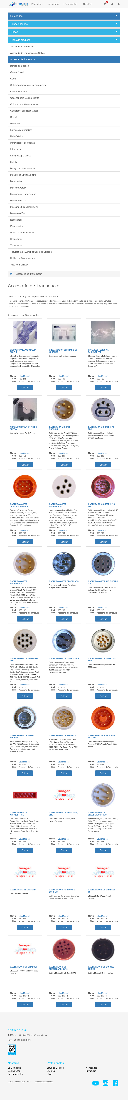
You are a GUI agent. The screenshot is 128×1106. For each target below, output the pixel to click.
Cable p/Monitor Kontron (62, 735)
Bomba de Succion (19, 65)
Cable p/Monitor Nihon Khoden (22, 736)
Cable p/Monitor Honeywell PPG (103, 659)
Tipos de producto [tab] (20, 40)
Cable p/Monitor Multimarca (57, 505)
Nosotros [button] (87, 3)
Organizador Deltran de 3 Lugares (63, 350)
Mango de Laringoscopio (22, 168)
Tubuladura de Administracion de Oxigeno (31, 251)
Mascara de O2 (18, 200)
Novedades (53, 3)
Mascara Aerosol (18, 187)
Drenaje (14, 117)
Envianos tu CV (15, 1073)
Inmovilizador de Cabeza (22, 142)
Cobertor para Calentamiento (24, 97)
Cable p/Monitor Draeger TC (102, 890)
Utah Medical (24, 376)
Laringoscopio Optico (20, 155)
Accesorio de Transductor (23, 59)
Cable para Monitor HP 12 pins (101, 505)
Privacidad (91, 1070)
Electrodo (15, 123)
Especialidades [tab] (19, 24)
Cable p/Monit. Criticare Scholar (62, 890)
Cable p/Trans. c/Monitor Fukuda (101, 736)
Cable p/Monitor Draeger (23, 966)
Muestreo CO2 (17, 213)
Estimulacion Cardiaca (21, 129)
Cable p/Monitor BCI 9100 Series (101, 967)
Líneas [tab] (14, 32)
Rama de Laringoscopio (22, 232)
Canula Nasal (17, 72)
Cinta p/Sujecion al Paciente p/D (98, 350)
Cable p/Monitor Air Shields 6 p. (103, 582)
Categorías (16, 16)
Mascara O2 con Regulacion (24, 206)
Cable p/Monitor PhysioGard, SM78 (58, 967)
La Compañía (14, 1067)
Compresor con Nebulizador (24, 110)
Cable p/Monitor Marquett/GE (18, 813)
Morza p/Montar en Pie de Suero (23, 428)
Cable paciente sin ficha (23, 889)
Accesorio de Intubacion (22, 46)
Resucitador (16, 238)
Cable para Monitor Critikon (60, 428)
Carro (13, 78)
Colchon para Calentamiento (24, 104)
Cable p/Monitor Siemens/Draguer (19, 505)
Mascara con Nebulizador (23, 194)
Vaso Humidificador (19, 264)
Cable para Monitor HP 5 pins (101, 428)
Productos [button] (36, 3)
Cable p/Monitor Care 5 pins (64, 658)
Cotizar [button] (25, 387)
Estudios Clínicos (55, 1067)
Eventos (51, 1070)
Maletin (13, 161)
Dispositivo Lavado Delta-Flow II (23, 350)
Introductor (15, 149)
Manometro (16, 181)
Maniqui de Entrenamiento (23, 174)
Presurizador (16, 226)
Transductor (16, 245)
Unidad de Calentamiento (22, 258)
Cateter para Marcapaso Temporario (28, 85)
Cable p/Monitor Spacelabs (64, 581)
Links (49, 1073)
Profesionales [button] (70, 3)
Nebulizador (16, 219)
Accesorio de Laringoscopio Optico (27, 52)
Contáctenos (14, 1070)
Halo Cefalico (16, 136)
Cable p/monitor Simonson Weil (24, 659)
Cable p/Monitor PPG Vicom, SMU (63, 813)
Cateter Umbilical (18, 91)
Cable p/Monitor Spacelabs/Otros (97, 813)
